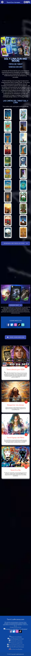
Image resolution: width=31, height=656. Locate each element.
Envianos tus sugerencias (15, 643)
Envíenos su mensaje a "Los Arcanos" (15, 629)
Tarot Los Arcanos (13, 2)
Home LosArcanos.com (15, 337)
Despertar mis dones (15, 405)
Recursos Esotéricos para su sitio (15, 645)
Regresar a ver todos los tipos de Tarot (16, 244)
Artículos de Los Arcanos (15, 641)
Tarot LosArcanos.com (15, 619)
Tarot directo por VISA (15, 369)
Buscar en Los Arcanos (15, 637)
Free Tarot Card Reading (16, 649)
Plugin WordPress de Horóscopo (15, 647)
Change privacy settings (15, 627)
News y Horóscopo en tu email (15, 639)
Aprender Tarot (15, 305)
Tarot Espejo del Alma (15, 437)
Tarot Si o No (15, 470)
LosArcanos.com (20, 654)
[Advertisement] (15, 19)
